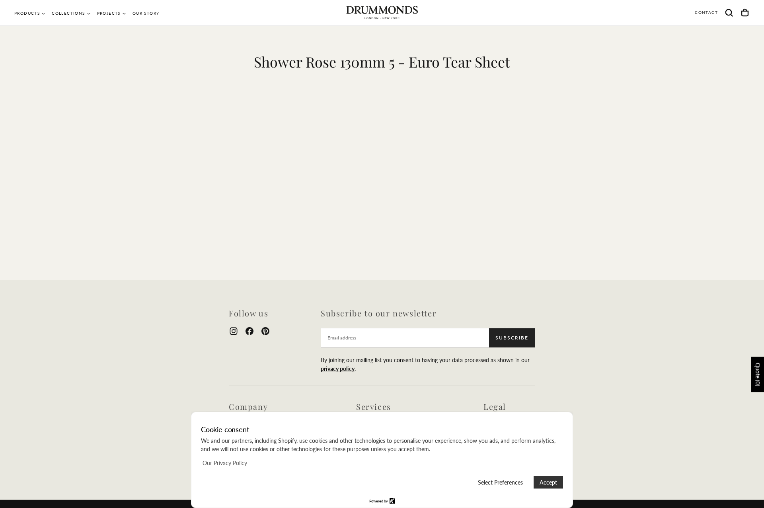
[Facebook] (249, 331)
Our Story (146, 13)
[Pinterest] (265, 331)
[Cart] (745, 12)
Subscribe (511, 338)
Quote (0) (757, 374)
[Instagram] (233, 331)
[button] (729, 12)
